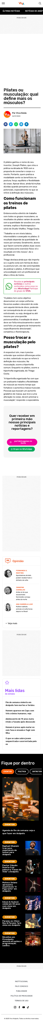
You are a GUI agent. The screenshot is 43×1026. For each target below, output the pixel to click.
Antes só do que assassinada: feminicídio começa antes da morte (23, 595)
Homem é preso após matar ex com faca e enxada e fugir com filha (20, 730)
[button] (6, 124)
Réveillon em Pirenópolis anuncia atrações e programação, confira (12, 941)
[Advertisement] (21, 56)
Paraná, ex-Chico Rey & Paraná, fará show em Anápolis (11, 923)
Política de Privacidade (21, 996)
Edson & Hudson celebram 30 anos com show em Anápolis (11, 905)
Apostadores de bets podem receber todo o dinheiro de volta (24, 577)
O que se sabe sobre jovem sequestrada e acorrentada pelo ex (21, 741)
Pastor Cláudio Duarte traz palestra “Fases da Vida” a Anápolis (11, 868)
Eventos (10, 824)
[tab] (7, 771)
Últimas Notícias (11, 11)
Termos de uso (21, 1001)
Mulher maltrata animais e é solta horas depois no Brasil (24, 609)
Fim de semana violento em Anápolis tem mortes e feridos (20, 703)
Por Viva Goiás (19, 113)
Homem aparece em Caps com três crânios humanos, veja (20, 712)
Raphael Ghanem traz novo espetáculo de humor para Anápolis (10, 850)
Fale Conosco (21, 986)
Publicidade (21, 991)
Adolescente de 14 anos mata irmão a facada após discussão (20, 720)
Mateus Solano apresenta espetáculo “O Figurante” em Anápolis (9, 886)
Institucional (21, 981)
